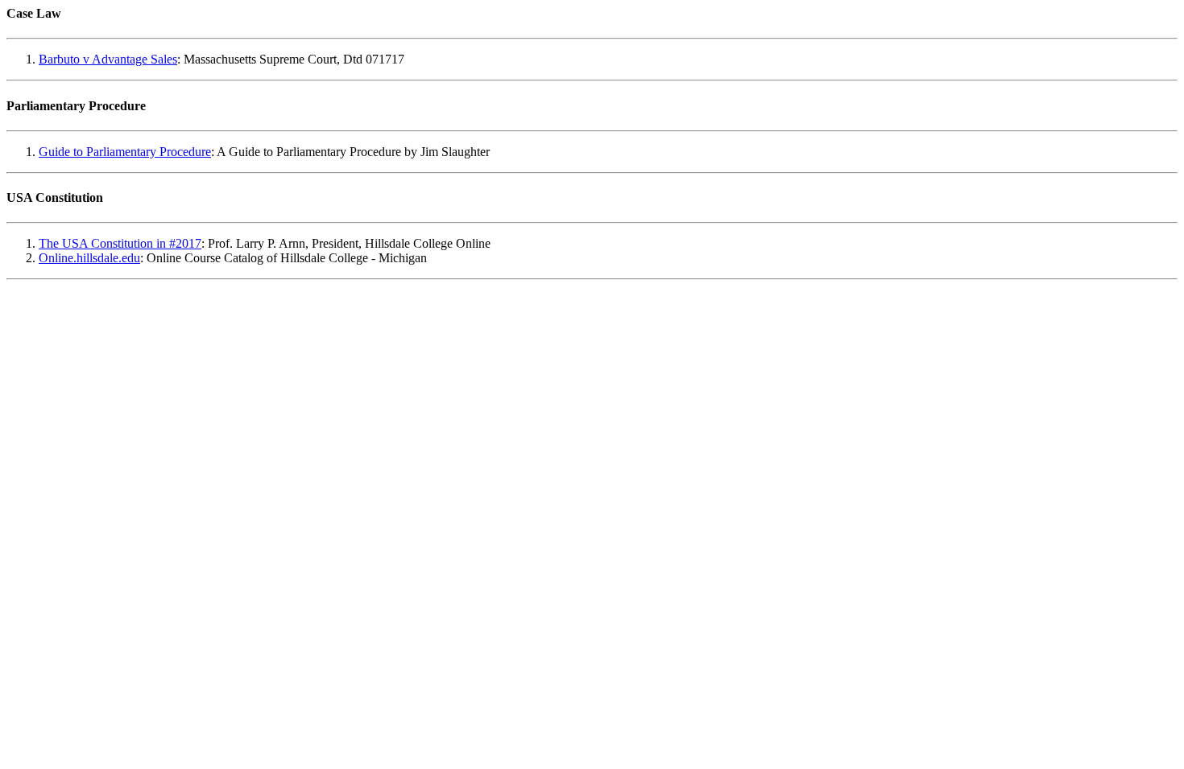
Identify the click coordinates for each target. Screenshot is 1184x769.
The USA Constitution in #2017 (120, 243)
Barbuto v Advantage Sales (108, 59)
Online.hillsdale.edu (89, 258)
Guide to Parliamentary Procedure (125, 151)
